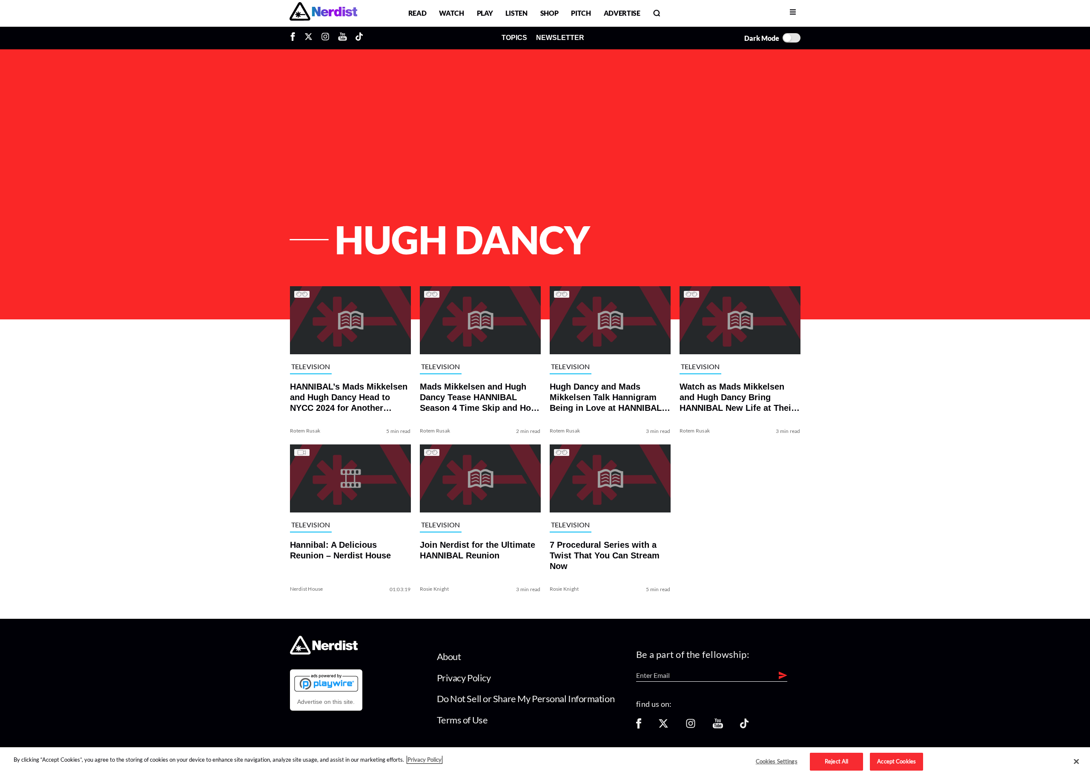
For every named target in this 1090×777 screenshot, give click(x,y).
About (449, 656)
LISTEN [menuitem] (516, 13)
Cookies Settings (776, 761)
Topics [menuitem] (514, 37)
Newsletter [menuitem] (560, 37)
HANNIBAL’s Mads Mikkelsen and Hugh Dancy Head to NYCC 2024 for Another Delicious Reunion (348, 397)
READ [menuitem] (417, 13)
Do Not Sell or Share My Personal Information (526, 698)
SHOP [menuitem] (549, 13)
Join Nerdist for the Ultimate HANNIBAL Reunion (477, 550)
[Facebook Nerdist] (295, 38)
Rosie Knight (434, 589)
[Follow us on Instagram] (691, 726)
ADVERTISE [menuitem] (622, 13)
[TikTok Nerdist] (359, 38)
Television (310, 367)
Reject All (836, 761)
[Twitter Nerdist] (308, 38)
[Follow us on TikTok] (744, 726)
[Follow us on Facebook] (638, 726)
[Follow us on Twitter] (663, 726)
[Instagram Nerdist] (325, 38)
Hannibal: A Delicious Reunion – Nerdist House (340, 550)
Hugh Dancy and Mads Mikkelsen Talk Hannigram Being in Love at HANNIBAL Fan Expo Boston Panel (606, 397)
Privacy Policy (464, 677)
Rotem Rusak (305, 430)
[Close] (1076, 761)
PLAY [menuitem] (485, 13)
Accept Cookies (896, 761)
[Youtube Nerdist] (342, 38)
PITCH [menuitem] (581, 13)
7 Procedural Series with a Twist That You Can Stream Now (605, 555)
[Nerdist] (323, 13)
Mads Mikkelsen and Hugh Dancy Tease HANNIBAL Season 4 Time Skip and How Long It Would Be (479, 397)
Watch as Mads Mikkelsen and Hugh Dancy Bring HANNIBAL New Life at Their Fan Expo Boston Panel (737, 397)
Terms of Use (462, 720)
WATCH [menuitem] (451, 13)
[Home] (324, 652)
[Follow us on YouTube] (718, 726)
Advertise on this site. (326, 701)
